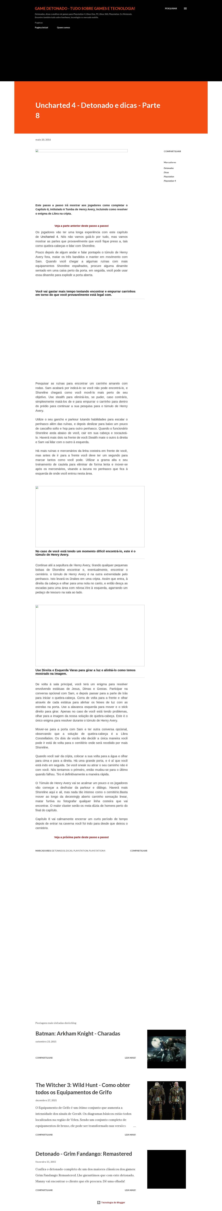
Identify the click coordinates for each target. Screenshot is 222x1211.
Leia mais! (130, 1057)
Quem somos (63, 27)
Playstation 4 (170, 180)
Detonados (169, 168)
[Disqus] (91, 892)
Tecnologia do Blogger (113, 1202)
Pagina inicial (41, 27)
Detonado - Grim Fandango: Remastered (83, 1153)
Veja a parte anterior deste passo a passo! (82, 225)
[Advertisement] (111, 54)
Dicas (166, 172)
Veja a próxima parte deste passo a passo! (81, 837)
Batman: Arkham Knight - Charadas (77, 1033)
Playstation (169, 176)
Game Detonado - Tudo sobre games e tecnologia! (85, 8)
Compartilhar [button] (172, 151)
